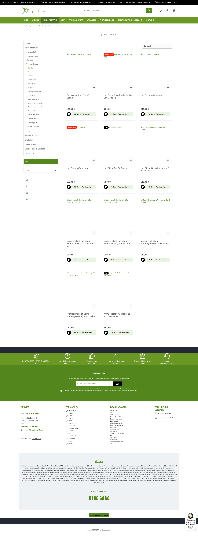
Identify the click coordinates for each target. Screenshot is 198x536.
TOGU (70, 421)
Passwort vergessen (116, 442)
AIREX (71, 418)
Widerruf (113, 415)
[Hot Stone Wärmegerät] (155, 72)
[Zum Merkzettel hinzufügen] (94, 87)
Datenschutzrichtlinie (108, 388)
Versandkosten (95, 529)
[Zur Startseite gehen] (33, 10)
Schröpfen (31, 95)
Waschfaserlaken (32, 127)
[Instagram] (96, 497)
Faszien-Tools (32, 83)
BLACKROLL (73, 423)
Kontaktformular (36, 439)
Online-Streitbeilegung (117, 425)
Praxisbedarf (31, 52)
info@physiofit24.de (29, 426)
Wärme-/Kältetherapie (35, 103)
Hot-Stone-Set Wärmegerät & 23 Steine (155, 169)
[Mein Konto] (167, 10)
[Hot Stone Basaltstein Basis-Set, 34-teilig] (118, 72)
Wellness (29, 140)
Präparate (31, 87)
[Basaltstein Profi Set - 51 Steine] (81, 72)
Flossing (30, 76)
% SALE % (29, 153)
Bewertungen (114, 429)
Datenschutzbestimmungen (79, 390)
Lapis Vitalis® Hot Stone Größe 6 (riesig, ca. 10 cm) (117, 242)
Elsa (70, 433)
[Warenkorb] (174, 10)
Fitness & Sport (31, 135)
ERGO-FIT (72, 438)
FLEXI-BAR (72, 411)
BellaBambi (72, 436)
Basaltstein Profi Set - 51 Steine (79, 96)
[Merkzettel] (160, 10)
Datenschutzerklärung (117, 417)
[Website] (107, 497)
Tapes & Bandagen (34, 72)
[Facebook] (90, 497)
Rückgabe (113, 431)
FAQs (112, 435)
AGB (110, 390)
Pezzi (70, 441)
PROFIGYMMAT (73, 428)
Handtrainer (32, 80)
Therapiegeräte (32, 123)
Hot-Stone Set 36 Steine (115, 168)
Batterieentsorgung (116, 423)
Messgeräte (32, 111)
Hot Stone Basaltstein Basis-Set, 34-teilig (118, 96)
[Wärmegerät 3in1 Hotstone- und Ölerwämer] (118, 291)
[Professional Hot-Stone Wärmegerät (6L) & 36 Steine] (81, 291)
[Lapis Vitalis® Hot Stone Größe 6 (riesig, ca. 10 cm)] (118, 218)
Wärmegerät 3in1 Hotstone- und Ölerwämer (117, 315)
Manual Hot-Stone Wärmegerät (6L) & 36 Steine (155, 242)
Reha (27, 131)
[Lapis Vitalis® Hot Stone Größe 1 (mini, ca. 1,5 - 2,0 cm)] (81, 218)
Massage (29, 60)
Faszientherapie (32, 56)
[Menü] (194, 513)
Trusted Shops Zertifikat (117, 433)
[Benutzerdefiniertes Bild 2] (165, 419)
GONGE (71, 431)
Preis (27, 170)
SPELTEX (72, 413)
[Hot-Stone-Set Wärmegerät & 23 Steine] (155, 145)
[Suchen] (149, 10)
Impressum (113, 411)
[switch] (190, 527)
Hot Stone (31, 68)
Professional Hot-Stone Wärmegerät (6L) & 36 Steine (81, 315)
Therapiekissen (32, 119)
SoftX (70, 416)
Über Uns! (113, 437)
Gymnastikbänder (33, 99)
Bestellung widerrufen (99, 515)
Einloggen (113, 439)
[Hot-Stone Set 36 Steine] (118, 145)
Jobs (111, 444)
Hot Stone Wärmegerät (152, 95)
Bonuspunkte (114, 421)
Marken (28, 43)
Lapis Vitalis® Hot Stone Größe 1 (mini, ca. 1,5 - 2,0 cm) (80, 243)
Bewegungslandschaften (36, 107)
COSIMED (72, 426)
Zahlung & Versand (116, 419)
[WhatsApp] (101, 497)
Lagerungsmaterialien (35, 91)
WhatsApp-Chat (36, 430)
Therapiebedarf (32, 64)
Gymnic (71, 443)
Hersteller (28, 166)
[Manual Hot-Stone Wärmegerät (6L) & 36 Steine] (155, 218)
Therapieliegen (31, 144)
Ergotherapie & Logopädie (36, 149)
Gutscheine (113, 427)
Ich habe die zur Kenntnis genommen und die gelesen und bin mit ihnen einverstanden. (100, 390)
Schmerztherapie (33, 115)
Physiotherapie (31, 48)
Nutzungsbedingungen (122, 388)
